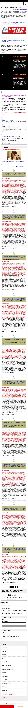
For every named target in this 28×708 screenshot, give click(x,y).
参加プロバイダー (6, 690)
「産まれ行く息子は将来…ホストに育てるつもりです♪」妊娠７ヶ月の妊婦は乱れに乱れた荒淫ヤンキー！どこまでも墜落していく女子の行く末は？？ (14, 216)
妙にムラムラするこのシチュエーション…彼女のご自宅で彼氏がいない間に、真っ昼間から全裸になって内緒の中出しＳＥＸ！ (14, 174)
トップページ (4, 647)
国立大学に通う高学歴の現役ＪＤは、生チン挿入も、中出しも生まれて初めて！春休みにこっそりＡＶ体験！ (14, 257)
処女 (10, 383)
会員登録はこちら (6, 634)
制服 (14, 550)
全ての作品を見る (21, 166)
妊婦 (16, 217)
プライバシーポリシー (6, 665)
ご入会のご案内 (5, 662)
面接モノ (23, 257)
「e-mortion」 (9, 99)
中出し (9, 176)
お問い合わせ (5, 676)
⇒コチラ (6, 143)
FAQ (3, 658)
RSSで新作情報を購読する (21, 9)
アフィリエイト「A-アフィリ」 (7, 694)
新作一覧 (4, 651)
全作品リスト (4, 654)
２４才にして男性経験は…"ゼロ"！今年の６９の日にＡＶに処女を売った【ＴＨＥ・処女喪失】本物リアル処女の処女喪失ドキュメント (14, 382)
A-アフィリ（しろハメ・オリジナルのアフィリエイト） (11, 136)
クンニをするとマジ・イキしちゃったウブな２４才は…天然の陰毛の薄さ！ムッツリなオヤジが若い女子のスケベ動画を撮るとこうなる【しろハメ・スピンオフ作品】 (14, 424)
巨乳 (5, 300)
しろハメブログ (5, 679)
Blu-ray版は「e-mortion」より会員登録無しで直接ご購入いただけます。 (14, 113)
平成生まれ (13, 176)
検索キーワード (5, 621)
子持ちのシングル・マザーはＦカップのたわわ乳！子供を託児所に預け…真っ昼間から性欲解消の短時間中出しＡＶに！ (14, 299)
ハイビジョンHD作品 (20, 176)
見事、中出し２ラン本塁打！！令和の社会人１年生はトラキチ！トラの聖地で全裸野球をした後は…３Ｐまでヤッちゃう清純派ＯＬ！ (14, 508)
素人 (4, 176)
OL (19, 425)
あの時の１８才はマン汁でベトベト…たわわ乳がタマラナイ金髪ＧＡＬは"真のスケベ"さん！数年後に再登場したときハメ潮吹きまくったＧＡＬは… (14, 465)
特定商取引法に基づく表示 (8, 669)
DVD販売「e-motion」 (6, 683)
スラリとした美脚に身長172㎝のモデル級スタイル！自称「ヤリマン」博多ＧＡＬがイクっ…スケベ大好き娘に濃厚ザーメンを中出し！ (14, 341)
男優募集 (4, 672)
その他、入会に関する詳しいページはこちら (11, 636)
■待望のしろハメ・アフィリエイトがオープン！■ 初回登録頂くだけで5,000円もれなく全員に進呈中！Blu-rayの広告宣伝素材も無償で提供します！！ (13, 40)
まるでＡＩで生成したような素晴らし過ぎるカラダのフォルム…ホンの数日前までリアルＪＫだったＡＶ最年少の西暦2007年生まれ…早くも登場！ (14, 550)
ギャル (6, 176)
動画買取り (4, 687)
